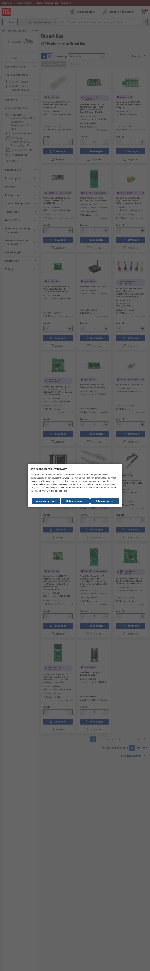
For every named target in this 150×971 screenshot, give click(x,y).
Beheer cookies (75, 501)
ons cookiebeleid (59, 490)
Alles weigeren (104, 501)
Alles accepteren (46, 501)
